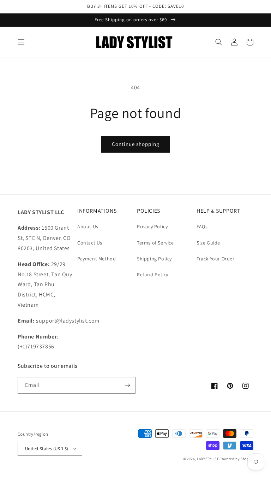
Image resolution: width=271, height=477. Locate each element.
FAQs (202, 226)
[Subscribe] (127, 385)
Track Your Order (216, 258)
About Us (87, 226)
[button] (21, 42)
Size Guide (208, 243)
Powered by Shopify (236, 459)
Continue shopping (135, 144)
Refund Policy (152, 274)
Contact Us (89, 243)
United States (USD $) (46, 449)
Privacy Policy (152, 226)
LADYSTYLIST (208, 459)
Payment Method (96, 258)
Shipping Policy (154, 258)
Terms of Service (155, 243)
